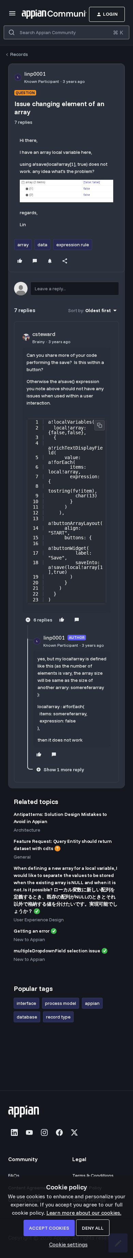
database (27, 1017)
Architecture (27, 830)
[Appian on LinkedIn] (14, 1132)
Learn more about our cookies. (83, 1212)
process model (60, 1003)
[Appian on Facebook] (59, 1132)
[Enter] (11, 32)
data (42, 245)
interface (26, 1003)
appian (92, 1003)
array (23, 245)
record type (58, 1017)
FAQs (13, 1175)
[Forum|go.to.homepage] (44, 14)
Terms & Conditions (93, 1175)
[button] (12, 15)
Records (19, 54)
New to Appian (29, 939)
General (22, 857)
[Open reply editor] (66, 288)
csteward (43, 334)
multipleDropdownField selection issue (57, 951)
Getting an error (31, 931)
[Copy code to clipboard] (99, 425)
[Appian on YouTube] (29, 1132)
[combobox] (66, 32)
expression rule (72, 245)
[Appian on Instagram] (44, 1132)
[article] (66, 477)
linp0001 (35, 73)
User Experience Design (39, 920)
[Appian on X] (74, 1132)
